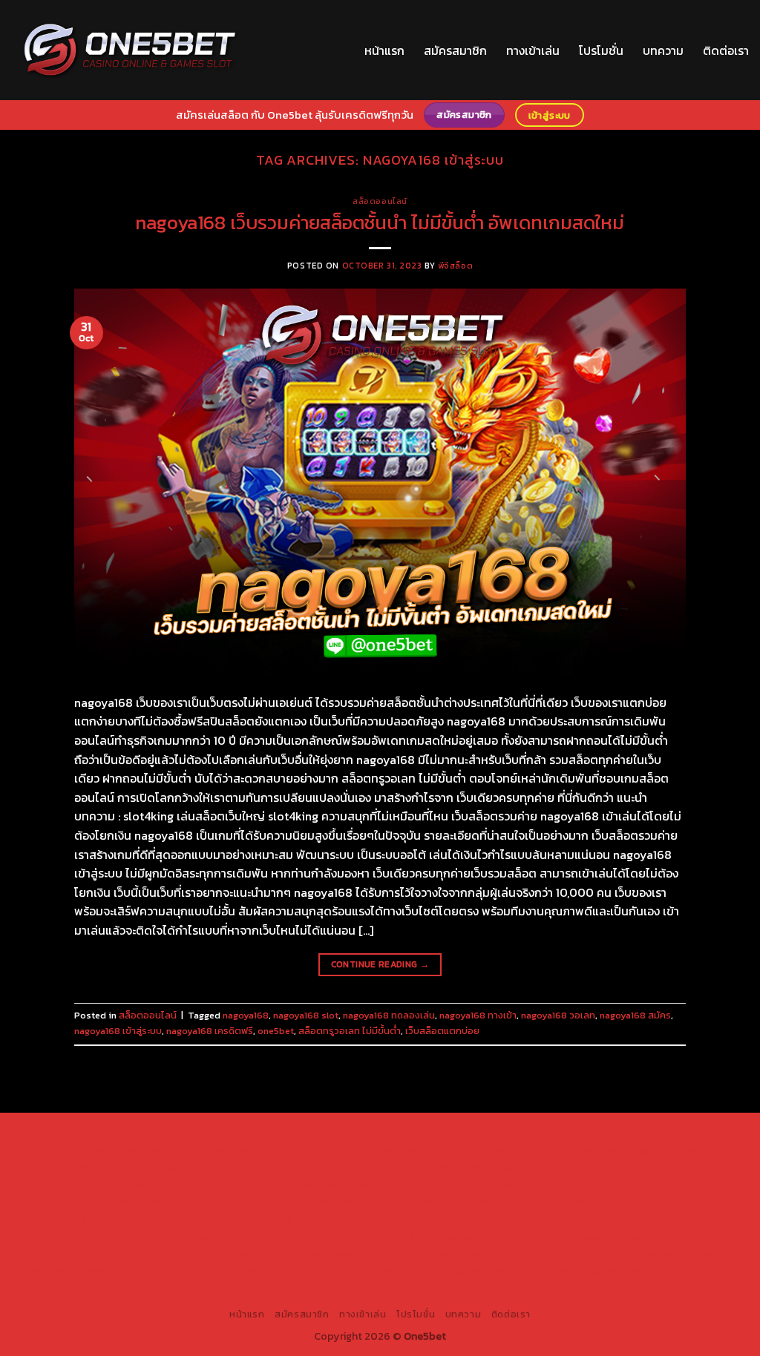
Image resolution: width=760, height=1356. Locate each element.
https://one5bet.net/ (596, 1184)
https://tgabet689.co (66, 1271)
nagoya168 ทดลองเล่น (389, 1015)
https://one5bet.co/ (698, 1184)
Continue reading (380, 964)
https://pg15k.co (238, 1150)
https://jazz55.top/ (481, 1219)
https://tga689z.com (83, 1133)
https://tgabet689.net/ (663, 1253)
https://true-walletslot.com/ (611, 1271)
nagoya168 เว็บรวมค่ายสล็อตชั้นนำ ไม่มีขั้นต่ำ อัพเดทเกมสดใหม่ (379, 222)
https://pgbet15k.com (421, 1150)
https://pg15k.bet (686, 1133)
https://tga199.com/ (84, 1202)
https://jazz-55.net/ (106, 1236)
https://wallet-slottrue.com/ (330, 1271)
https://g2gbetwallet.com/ (452, 1236)
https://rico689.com (385, 1133)
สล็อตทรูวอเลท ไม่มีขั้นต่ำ (349, 1031)
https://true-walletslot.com (363, 1219)
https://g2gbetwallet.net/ (583, 1236)
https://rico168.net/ (390, 1184)
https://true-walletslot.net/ (471, 1271)
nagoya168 (246, 1015)
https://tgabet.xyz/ (276, 1167)
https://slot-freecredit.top (227, 1219)
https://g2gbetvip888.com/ (317, 1236)
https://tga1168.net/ (472, 1167)
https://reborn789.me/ (440, 1202)
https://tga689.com (341, 1253)
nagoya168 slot (305, 1015)
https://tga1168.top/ (572, 1167)
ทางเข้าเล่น (533, 50)
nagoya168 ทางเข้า (478, 1015)
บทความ (663, 50)
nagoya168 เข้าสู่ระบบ (118, 1031)
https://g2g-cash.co (592, 1133)
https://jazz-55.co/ (578, 1219)
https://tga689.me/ (440, 1253)
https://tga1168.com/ (175, 1167)
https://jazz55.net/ (545, 1202)
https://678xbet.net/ (64, 1184)
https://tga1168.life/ (671, 1167)
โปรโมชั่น (601, 50)
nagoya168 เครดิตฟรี (209, 1031)
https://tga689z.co (184, 1133)
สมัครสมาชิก (455, 50)
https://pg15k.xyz (153, 1150)
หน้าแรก (384, 50)
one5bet (276, 1031)
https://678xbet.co (165, 1184)
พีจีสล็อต (455, 265)
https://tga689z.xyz (283, 1133)
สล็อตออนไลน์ (380, 201)
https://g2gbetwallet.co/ (230, 1253)
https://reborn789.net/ (192, 1202)
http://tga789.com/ (374, 1167)
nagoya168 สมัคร (635, 1015)
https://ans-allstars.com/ (277, 1184)
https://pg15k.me (66, 1150)
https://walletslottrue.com (659, 1202)
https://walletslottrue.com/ (190, 1271)
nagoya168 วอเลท (558, 1015)
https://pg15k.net (323, 1150)
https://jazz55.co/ (203, 1236)
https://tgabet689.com (547, 1253)
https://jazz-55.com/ (681, 1219)
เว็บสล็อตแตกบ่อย (442, 1031)
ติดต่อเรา (726, 50)
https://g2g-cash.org (489, 1133)
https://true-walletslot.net (316, 1202)
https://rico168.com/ (492, 1184)
